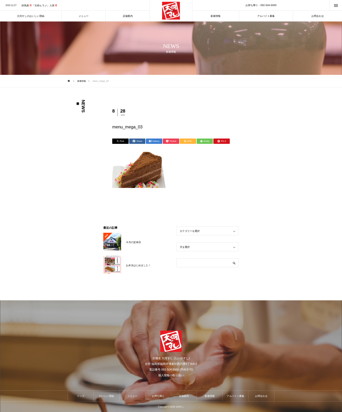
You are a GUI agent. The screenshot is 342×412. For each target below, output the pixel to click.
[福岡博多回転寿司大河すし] (171, 11)
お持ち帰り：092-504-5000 (260, 5)
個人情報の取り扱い (171, 375)
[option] (75, 5)
